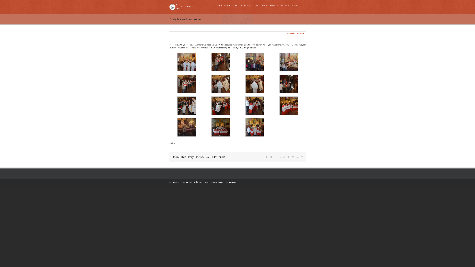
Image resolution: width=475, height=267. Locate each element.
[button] (301, 5)
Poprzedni (290, 33)
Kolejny (300, 33)
